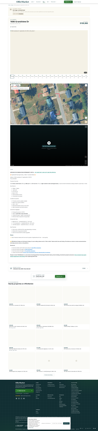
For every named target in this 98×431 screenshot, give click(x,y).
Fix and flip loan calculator (75, 403)
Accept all (66, 423)
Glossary (60, 401)
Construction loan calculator (76, 393)
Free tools (53, 1)
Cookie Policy (30, 427)
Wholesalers (50, 396)
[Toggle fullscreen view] (86, 85)
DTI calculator (73, 399)
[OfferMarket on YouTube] (24, 398)
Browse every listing (49, 374)
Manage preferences (46, 423)
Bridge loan (38, 392)
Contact (37, 412)
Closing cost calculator (75, 392)
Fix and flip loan (38, 388)
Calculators (74, 382)
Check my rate (68, 1)
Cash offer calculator (74, 388)
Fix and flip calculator (74, 402)
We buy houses (62, 387)
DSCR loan (37, 386)
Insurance (38, 1)
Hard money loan (39, 390)
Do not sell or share (57, 423)
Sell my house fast (62, 386)
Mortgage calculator (74, 409)
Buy (43, 1)
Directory (37, 398)
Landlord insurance (51, 384)
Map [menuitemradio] (13, 85)
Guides (60, 398)
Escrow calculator (74, 400)
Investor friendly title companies (62, 406)
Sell (47, 1)
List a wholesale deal (51, 398)
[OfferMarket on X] (21, 398)
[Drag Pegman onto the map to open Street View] (86, 122)
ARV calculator (73, 384)
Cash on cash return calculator (76, 390)
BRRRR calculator (74, 386)
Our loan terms (38, 387)
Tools (60, 399)
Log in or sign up (77, 1)
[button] (49, 145)
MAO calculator (73, 408)
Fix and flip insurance (51, 386)
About (37, 411)
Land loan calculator (74, 406)
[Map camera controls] (86, 118)
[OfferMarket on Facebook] (16, 398)
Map (36, 396)
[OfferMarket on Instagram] (19, 398)
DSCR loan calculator (74, 397)
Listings (12, 5)
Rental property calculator (75, 412)
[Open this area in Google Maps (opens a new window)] (12, 123)
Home (9, 5)
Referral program (62, 404)
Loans (32, 1)
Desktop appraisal (74, 394)
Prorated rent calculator (75, 411)
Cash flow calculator (74, 387)
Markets (60, 402)
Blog (60, 396)
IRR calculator (73, 405)
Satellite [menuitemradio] (17, 85)
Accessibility (73, 429)
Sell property (61, 384)
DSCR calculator (74, 396)
